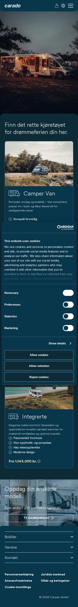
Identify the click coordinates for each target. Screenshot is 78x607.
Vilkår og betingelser (55, 580)
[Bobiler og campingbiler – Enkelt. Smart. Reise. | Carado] (12, 6)
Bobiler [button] (10, 536)
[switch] (68, 304)
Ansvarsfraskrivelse (18, 580)
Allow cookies (39, 354)
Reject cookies (39, 376)
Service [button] (11, 547)
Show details (57, 343)
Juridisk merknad (53, 574)
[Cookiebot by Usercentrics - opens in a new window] (57, 227)
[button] (63, 6)
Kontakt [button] (11, 557)
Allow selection (39, 365)
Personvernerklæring (19, 574)
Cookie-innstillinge (18, 587)
